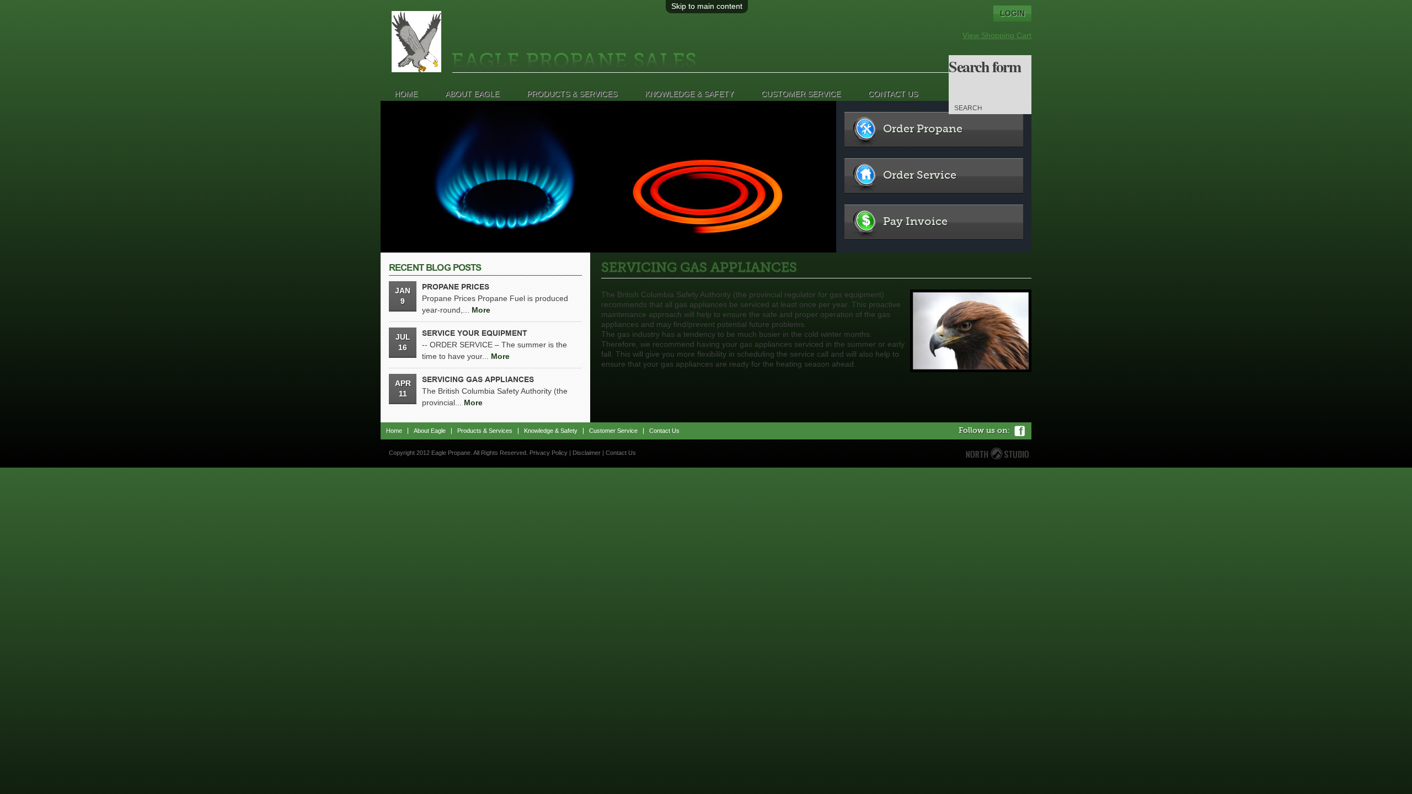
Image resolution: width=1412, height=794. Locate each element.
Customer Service (801, 93)
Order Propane (922, 129)
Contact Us (893, 93)
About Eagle (472, 93)
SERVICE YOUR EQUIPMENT (474, 333)
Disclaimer (587, 452)
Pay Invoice (915, 222)
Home (406, 93)
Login (1012, 13)
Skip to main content (706, 6)
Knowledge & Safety (689, 93)
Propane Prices (455, 286)
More (481, 309)
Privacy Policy (549, 452)
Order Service (919, 175)
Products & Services (572, 93)
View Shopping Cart (996, 35)
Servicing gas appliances (478, 379)
